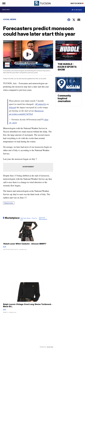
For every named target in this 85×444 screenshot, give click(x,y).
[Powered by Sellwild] (50, 347)
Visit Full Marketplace (43, 218)
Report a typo (8, 203)
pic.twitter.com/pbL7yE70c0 (21, 114)
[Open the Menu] (4, 3)
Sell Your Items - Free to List (28, 219)
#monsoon (39, 110)
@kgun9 (12, 107)
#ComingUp (40, 104)
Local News (9, 19)
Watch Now (76, 3)
